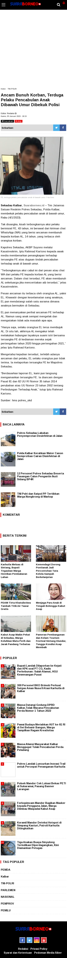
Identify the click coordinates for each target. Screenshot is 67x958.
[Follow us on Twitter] (29, 940)
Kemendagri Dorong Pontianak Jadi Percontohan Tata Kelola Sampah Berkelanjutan (48, 570)
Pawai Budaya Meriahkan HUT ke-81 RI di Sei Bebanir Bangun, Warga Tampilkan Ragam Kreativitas (41, 727)
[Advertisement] (33, 50)
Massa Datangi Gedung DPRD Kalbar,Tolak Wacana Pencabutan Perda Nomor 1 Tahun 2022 (38, 708)
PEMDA (5, 869)
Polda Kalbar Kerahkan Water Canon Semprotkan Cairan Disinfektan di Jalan (40, 456)
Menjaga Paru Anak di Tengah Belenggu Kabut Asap (50, 605)
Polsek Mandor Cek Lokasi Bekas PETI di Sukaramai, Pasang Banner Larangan (41, 786)
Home (3, 89)
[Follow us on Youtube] (44, 940)
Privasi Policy (38, 948)
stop (19, 121)
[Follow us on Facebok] (22, 940)
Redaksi (23, 948)
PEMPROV (7, 903)
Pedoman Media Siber (48, 952)
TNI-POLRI (12, 89)
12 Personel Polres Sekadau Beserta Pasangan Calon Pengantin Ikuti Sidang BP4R (40, 476)
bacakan (8, 121)
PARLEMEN (8, 890)
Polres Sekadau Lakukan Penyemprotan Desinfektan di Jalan (39, 434)
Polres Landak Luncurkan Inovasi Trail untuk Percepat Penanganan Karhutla (41, 765)
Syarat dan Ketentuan (18, 952)
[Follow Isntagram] (37, 940)
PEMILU (6, 910)
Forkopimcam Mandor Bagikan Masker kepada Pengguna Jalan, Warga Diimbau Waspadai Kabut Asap (41, 806)
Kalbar (5, 876)
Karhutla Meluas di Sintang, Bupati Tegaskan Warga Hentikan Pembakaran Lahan (14, 570)
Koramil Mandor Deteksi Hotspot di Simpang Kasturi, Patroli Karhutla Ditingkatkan (39, 825)
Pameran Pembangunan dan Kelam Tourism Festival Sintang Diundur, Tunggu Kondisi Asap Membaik (51, 641)
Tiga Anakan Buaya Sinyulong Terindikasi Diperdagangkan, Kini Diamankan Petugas (38, 845)
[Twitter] (56, 127)
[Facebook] (63, 127)
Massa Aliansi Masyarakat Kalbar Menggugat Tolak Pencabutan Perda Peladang (40, 747)
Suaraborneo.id (34, 205)
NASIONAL (7, 896)
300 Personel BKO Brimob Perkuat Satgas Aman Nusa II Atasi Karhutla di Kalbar (40, 688)
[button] (63, 1)
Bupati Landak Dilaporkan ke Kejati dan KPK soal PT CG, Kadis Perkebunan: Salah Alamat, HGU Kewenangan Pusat (39, 670)
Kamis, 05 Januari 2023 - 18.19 (14, 116)
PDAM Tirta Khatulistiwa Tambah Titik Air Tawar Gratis (16, 605)
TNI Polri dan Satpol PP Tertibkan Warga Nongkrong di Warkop (38, 495)
